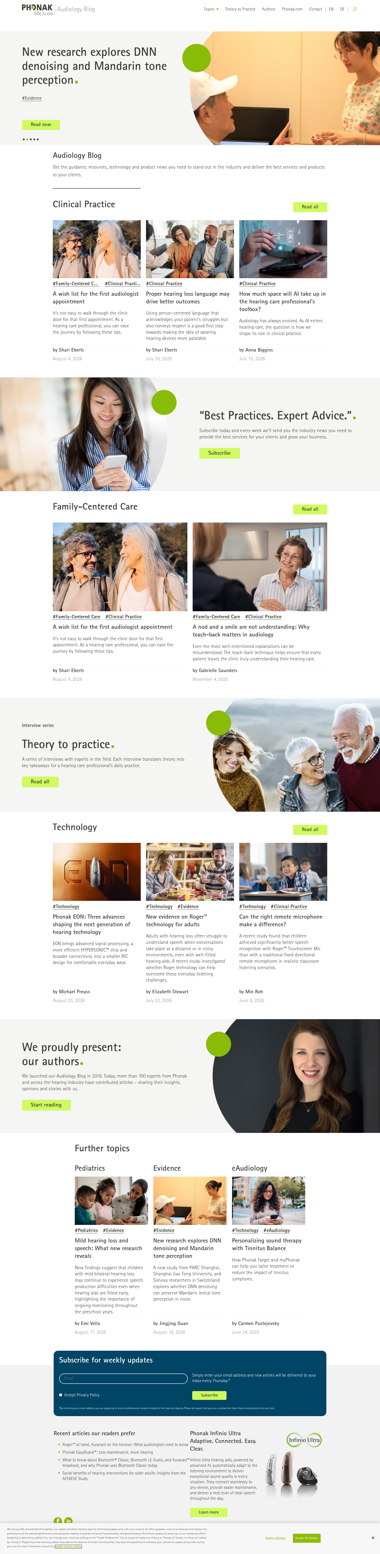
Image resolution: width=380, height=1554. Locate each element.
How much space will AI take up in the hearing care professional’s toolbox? (282, 302)
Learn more (209, 1513)
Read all (310, 207)
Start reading (46, 1105)
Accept (70, 1395)
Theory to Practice (240, 9)
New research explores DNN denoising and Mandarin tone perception (187, 1249)
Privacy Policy (88, 1395)
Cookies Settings (275, 1538)
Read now (41, 118)
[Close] (373, 1538)
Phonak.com (292, 9)
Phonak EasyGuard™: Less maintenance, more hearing (107, 1453)
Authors (268, 9)
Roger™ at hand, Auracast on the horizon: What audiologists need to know (125, 1445)
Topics (209, 9)
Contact (315, 9)
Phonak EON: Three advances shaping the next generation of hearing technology (91, 925)
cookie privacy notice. (68, 1546)
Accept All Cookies (306, 1538)
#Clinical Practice (123, 284)
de (342, 9)
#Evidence (58, 91)
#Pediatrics (32, 91)
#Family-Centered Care (76, 284)
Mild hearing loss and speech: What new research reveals (108, 1249)
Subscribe (219, 453)
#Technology (66, 907)
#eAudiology (276, 1230)
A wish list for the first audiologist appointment (112, 627)
